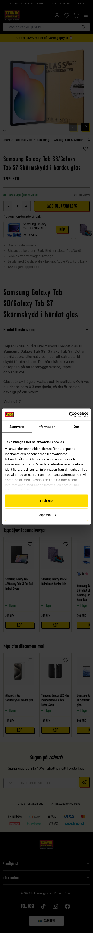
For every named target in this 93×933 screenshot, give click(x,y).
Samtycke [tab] (16, 426)
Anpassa (44, 515)
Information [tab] (46, 426)
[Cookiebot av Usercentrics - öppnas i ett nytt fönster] (69, 414)
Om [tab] (76, 426)
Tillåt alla (46, 500)
